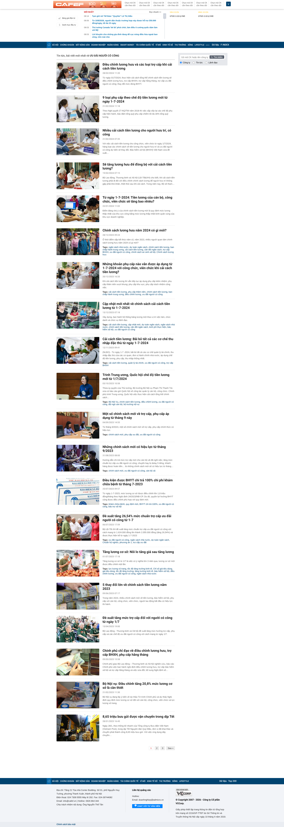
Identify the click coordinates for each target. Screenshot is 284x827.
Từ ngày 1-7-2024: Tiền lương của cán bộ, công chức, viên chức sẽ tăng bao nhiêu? (137, 199)
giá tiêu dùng (109, 571)
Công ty (186, 62)
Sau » (170, 748)
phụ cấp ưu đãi (131, 434)
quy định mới (132, 504)
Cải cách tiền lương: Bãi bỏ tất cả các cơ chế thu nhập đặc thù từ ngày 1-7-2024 (138, 341)
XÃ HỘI (55, 45)
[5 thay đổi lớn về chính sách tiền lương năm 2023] (78, 596)
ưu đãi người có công (120, 252)
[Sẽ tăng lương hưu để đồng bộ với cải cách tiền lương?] (78, 175)
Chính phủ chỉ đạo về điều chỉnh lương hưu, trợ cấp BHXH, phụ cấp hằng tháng (137, 653)
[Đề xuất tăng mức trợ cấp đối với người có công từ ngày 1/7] (78, 629)
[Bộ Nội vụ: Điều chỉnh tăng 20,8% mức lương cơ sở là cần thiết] (78, 695)
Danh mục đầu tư (69, 25)
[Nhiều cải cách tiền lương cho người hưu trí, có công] (78, 141)
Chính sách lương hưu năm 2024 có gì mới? (134, 230)
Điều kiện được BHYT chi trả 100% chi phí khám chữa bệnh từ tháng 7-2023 (138, 482)
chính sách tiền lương (159, 247)
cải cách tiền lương (134, 249)
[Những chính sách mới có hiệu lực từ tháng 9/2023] (78, 458)
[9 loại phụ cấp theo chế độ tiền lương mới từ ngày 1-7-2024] (78, 109)
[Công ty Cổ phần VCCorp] (201, 792)
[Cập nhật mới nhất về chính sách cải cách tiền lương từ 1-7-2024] (78, 315)
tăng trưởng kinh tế (144, 571)
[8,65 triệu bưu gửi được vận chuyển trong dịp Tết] (78, 728)
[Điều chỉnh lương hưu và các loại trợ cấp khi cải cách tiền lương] (78, 75)
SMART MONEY (127, 45)
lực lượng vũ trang (117, 568)
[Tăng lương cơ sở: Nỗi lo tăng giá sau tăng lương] (78, 563)
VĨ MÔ (158, 45)
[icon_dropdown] (228, 4)
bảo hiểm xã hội (161, 571)
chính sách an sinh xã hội (143, 252)
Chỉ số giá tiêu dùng (162, 568)
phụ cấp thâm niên (137, 292)
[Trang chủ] (48, 45)
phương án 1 (125, 542)
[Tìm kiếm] (217, 57)
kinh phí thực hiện (157, 327)
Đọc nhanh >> (155, 12)
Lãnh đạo (213, 62)
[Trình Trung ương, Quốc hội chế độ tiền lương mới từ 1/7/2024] (78, 386)
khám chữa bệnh (117, 504)
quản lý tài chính (136, 363)
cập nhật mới (134, 324)
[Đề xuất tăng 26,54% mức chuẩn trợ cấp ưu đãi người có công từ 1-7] (78, 527)
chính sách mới (116, 434)
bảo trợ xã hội (114, 506)
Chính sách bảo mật (66, 824)
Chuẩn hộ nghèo (110, 542)
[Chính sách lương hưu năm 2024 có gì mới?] (78, 241)
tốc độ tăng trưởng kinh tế (139, 568)
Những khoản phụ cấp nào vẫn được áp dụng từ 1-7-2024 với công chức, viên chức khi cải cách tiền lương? (137, 268)
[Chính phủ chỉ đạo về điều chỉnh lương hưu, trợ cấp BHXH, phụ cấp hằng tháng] (78, 662)
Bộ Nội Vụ (113, 402)
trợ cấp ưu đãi (140, 542)
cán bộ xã (150, 470)
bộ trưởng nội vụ (131, 404)
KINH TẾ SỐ (168, 45)
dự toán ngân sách (138, 247)
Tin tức (199, 62)
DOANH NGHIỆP (98, 45)
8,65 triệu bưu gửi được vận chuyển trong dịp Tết (138, 717)
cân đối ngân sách (153, 249)
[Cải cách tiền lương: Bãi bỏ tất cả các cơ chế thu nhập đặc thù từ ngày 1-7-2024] (78, 350)
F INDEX (225, 45)
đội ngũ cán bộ (115, 404)
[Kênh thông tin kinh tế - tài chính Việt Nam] (87, 4)
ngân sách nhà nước (118, 247)
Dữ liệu (215, 45)
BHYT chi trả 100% (148, 504)
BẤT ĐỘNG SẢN (83, 45)
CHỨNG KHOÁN (67, 45)
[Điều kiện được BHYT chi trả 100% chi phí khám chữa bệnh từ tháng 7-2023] (78, 491)
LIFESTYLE (199, 45)
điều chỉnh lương (133, 294)
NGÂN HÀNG (113, 45)
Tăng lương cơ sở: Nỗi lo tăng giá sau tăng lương (138, 552)
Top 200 (232, 781)
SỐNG (190, 45)
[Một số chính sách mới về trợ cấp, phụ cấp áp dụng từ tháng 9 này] (78, 425)
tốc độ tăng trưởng (125, 571)
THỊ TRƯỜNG (180, 45)
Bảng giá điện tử (68, 18)
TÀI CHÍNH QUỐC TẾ (145, 45)
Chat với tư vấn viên (148, 806)
